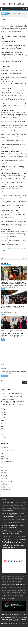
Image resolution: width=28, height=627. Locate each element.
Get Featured (4, 475)
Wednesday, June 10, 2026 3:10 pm (8, 304)
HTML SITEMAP (4, 478)
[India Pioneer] (2, 8)
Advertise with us (4, 447)
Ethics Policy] (14, 541)
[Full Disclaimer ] (11, 598)
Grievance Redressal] (12, 542)
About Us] (5, 539)
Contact (2, 459)
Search (2, 380)
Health (2, 422)
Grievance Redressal (5, 476)
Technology (3, 436)
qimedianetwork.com (8, 516)
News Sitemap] (6, 547)
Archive (2, 452)
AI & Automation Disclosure (7, 450)
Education (3, 417)
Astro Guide (3, 411)
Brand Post (3, 414)
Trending (3, 252)
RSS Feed (13, 547)
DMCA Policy (3, 467)
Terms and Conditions (5, 489)
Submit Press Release (5, 487)
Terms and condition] (8, 545)
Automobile (3, 412)
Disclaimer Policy (4, 466)
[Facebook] (4, 531)
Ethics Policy (3, 472)
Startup (2, 434)
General (2, 420)
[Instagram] (16, 533)
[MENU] (27, 9)
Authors (2, 453)
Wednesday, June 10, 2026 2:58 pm (8, 330)
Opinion (2, 429)
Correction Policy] (20, 539)
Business (3, 415)
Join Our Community (5, 480)
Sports (2, 432)
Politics (2, 431)
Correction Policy (4, 464)
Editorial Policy (4, 469)
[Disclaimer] (20, 544)
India (8, 252)
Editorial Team (4, 470)
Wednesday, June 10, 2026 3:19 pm (8, 280)
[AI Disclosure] (12, 544)
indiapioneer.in (12, 502)
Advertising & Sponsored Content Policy (9, 448)
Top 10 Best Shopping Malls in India (6, 257)
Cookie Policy (3, 462)
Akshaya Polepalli (19, 280)
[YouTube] (9, 533)
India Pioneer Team (21, 23)
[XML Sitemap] (20, 545)
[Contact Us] (11, 539)
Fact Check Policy (4, 473)
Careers (2, 456)
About (2, 445)
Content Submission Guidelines (7, 461)
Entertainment (4, 418)
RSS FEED (3, 486)
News (2, 428)
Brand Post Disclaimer (6, 455)
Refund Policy (4, 484)
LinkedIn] (11, 531)
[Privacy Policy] (5, 541)
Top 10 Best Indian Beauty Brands (21, 257)
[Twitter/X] (17, 531)
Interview (3, 425)
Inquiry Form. (15, 527)
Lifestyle (2, 426)
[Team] (15, 545)
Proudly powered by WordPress (8, 623)
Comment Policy (4, 458)
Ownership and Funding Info (7, 481)
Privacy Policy (4, 483)
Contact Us (12, 525)
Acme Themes (14, 625)
